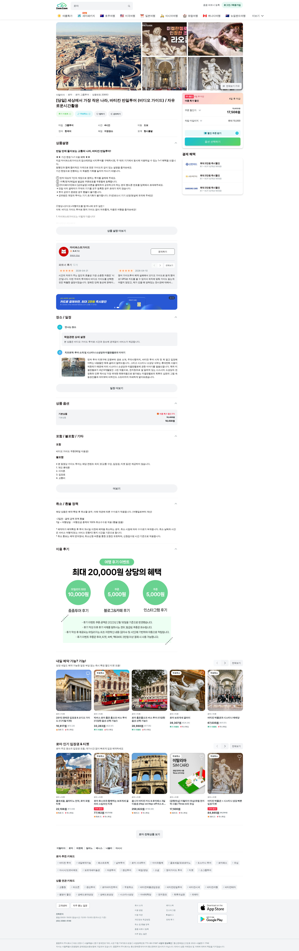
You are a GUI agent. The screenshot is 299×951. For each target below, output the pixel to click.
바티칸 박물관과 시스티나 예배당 (224, 717)
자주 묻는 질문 (141, 934)
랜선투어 (127, 870)
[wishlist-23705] (164, 673)
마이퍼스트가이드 (80, 247)
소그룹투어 (205, 870)
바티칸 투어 (65, 862)
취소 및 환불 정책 (142, 924)
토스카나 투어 (204, 862)
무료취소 (128, 887)
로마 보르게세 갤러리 (180, 717)
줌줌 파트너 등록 (211, 5)
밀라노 (89, 848)
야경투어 (111, 870)
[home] (62, 6)
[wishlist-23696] (88, 673)
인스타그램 (171, 910)
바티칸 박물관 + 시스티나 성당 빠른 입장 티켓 (225, 802)
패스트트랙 (103, 862)
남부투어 (120, 862)
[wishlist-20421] (126, 756)
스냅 (157, 870)
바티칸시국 (194, 887)
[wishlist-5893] (239, 756)
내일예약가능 (84, 862)
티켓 (191, 870)
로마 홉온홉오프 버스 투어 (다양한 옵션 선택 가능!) (148, 719)
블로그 (170, 915)
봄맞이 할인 (65, 894)
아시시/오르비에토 (68, 870)
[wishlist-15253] (201, 756)
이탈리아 (60, 94)
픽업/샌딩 (143, 870)
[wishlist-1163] (164, 756)
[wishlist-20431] (88, 756)
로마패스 (222, 862)
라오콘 (76, 887)
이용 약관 (139, 915)
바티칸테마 (230, 887)
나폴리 (109, 848)
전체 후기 (170, 919)
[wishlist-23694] (201, 673)
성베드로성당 (106, 894)
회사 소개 (139, 905)
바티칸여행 (212, 887)
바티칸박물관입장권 (150, 887)
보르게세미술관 (92, 870)
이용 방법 (139, 910)
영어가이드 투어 (174, 870)
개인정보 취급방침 (142, 919)
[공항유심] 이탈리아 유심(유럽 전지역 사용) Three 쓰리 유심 (187, 802)
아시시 (119, 848)
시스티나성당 (126, 894)
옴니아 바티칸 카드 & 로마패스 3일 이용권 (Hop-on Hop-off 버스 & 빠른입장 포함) (149, 802)
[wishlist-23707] (126, 673)
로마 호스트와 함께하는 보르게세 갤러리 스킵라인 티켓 (111, 802)
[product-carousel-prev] (154, 265)
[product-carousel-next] (160, 265)
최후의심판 (179, 894)
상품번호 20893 (100, 94)
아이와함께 (157, 862)
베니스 (99, 848)
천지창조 (162, 894)
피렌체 (79, 848)
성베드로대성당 (85, 894)
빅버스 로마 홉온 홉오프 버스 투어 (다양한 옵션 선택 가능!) (110, 719)
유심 (236, 862)
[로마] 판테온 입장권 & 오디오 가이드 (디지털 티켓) (73, 719)
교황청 (62, 887)
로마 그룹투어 (82, 94)
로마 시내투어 (138, 862)
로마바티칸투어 (109, 887)
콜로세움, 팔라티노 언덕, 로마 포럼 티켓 (73, 802)
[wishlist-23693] (239, 673)
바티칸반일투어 (174, 887)
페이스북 (170, 905)
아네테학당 (145, 894)
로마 (70, 94)
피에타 (195, 894)
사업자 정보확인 (165, 943)
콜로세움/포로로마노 (180, 862)
